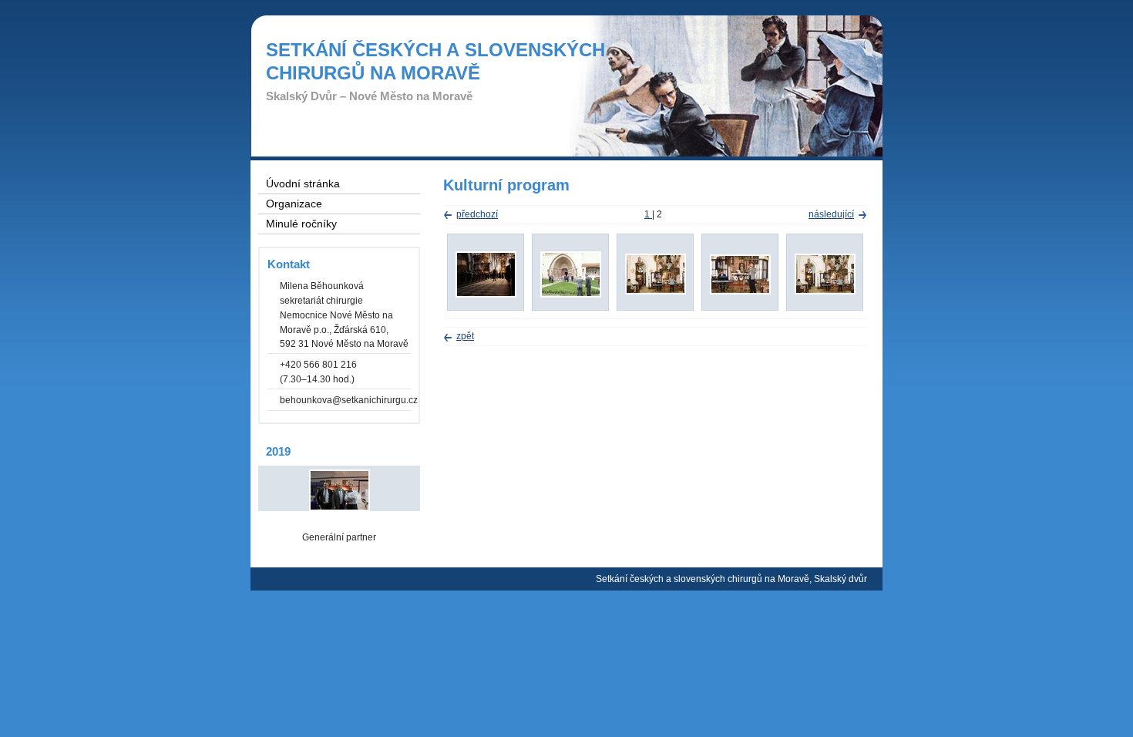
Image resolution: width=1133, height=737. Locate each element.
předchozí (477, 214)
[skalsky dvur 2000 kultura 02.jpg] (825, 291)
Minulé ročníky (301, 224)
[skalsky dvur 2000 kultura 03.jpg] (740, 291)
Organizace (294, 204)
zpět (465, 336)
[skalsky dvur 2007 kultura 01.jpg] (570, 294)
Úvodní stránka (303, 184)
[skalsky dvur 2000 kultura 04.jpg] (655, 291)
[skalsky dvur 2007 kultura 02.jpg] (486, 294)
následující (831, 214)
